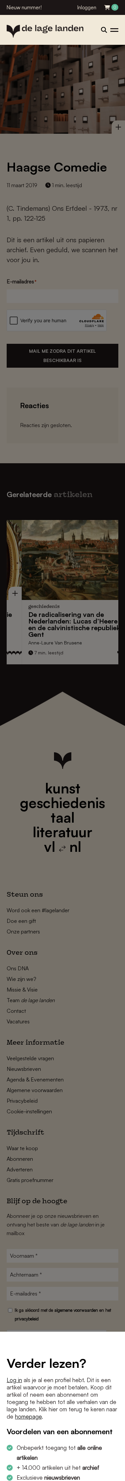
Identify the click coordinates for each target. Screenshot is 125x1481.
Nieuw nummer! (24, 7)
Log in (14, 1379)
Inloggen (86, 7)
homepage (28, 1416)
